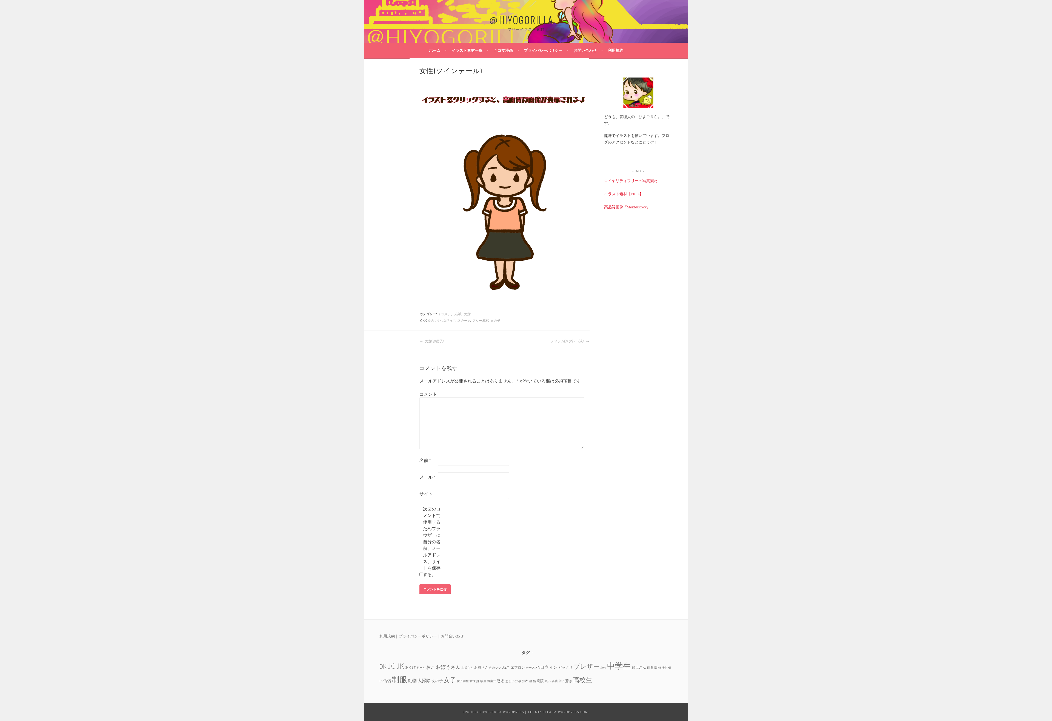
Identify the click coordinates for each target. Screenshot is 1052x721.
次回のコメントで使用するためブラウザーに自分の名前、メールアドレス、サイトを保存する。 (432, 541)
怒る (501, 680)
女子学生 (463, 681)
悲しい (509, 681)
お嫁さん (467, 668)
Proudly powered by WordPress (493, 712)
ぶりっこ (449, 321)
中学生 (619, 666)
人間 (457, 314)
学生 (483, 681)
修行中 (662, 668)
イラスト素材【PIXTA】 (623, 193)
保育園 (652, 667)
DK (383, 666)
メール (427, 477)
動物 (412, 680)
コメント (428, 394)
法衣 (525, 681)
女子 (450, 680)
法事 (518, 681)
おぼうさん (448, 667)
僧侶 (387, 680)
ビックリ (565, 667)
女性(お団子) (434, 341)
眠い (548, 681)
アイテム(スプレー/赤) (567, 341)
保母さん (639, 667)
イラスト (444, 314)
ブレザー (586, 666)
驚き (568, 681)
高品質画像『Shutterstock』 (627, 207)
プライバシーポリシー (543, 50)
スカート (463, 321)
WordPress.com (573, 712)
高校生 (582, 680)
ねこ (506, 667)
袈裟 (554, 681)
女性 (467, 314)
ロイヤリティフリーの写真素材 (631, 180)
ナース (530, 668)
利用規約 (615, 50)
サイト (426, 493)
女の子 (495, 321)
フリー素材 (480, 321)
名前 (425, 460)
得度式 (491, 681)
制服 (399, 679)
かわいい (434, 321)
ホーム (435, 50)
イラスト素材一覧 (467, 50)
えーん (420, 668)
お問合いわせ (452, 636)
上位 (603, 668)
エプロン (518, 667)
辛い (561, 681)
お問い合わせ (585, 50)
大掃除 (424, 680)
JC (391, 666)
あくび (410, 667)
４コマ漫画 (503, 50)
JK (400, 666)
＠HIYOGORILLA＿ (526, 19)
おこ (430, 667)
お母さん (481, 667)
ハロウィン (547, 667)
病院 (540, 681)
